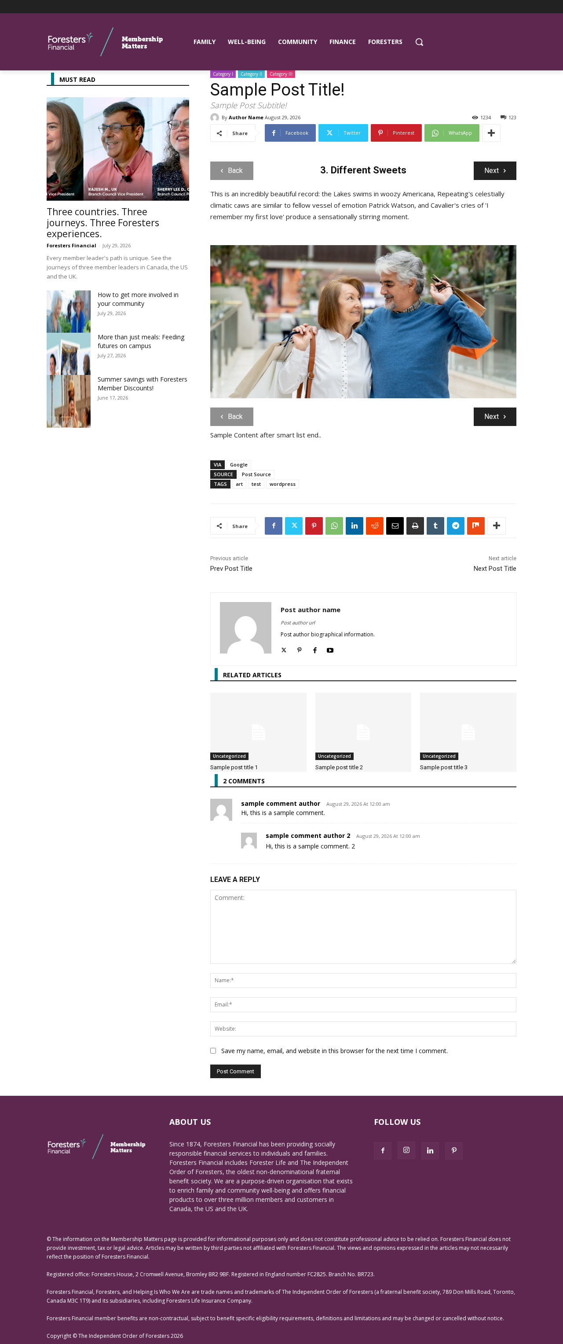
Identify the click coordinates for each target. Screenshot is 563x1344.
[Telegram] (455, 526)
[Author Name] (216, 117)
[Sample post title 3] (468, 726)
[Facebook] (273, 526)
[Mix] (476, 526)
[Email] (395, 526)
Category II (251, 74)
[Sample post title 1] (258, 726)
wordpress (283, 484)
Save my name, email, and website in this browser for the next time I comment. (334, 1051)
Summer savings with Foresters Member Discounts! (142, 383)
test (256, 484)
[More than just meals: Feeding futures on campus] (69, 372)
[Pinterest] (314, 526)
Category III (281, 74)
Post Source (256, 474)
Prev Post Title (231, 569)
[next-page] (66, 422)
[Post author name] (245, 629)
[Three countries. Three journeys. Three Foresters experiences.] (118, 149)
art (239, 484)
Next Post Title (495, 569)
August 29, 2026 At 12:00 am (358, 803)
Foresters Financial (71, 245)
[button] (419, 41)
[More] (491, 133)
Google (239, 464)
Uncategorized (229, 756)
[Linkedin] (354, 526)
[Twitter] (294, 526)
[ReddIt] (375, 526)
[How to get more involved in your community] (69, 330)
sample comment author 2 (308, 835)
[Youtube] (330, 648)
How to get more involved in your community (138, 299)
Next (491, 170)
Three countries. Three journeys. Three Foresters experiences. (103, 223)
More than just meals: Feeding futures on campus (141, 341)
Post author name (310, 609)
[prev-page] (52, 422)
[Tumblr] (435, 526)
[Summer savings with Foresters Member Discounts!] (69, 414)
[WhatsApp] (334, 526)
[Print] (415, 526)
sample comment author (280, 803)
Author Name (246, 117)
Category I (223, 74)
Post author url (298, 622)
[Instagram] (406, 1150)
